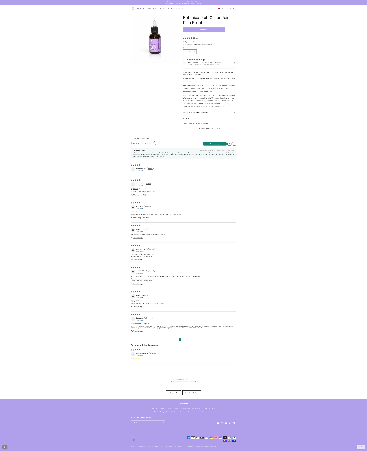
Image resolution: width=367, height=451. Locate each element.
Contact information (210, 446)
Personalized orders (187, 412)
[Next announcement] (204, 2)
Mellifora (138, 446)
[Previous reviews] (184, 62)
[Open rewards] (4, 447)
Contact (169, 408)
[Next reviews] (234, 62)
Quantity (185, 48)
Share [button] (187, 118)
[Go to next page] (190, 339)
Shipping (195, 44)
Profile (198, 412)
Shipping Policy (158, 412)
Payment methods (172, 412)
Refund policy (210, 408)
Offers (176, 408)
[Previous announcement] (163, 2)
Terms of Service (197, 408)
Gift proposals (185, 408)
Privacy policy (168, 446)
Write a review (215, 144)
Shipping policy (189, 446)
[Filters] (229, 144)
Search (162, 408)
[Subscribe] (163, 423)
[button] (151, 8)
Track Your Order (208, 412)
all (217, 128)
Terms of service (178, 446)
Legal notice (199, 446)
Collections (154, 408)
